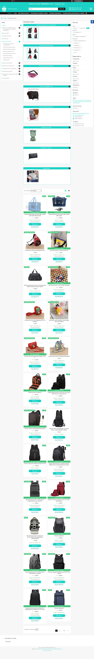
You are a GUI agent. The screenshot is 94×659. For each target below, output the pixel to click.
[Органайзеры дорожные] (33, 115)
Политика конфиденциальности (55, 648)
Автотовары (6, 33)
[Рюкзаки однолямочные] (33, 53)
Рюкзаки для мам (8, 55)
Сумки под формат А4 (9, 51)
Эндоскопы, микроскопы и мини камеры (10, 75)
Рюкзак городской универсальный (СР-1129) (35, 463)
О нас (15, 13)
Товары (9, 13)
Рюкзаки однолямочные (9, 47)
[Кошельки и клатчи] (33, 156)
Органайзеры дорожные (9, 53)
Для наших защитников (8, 65)
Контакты (8, 641)
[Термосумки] (33, 176)
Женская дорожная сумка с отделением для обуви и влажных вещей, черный (35, 286)
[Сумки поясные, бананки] (33, 74)
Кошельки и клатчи (8, 57)
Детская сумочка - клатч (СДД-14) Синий (59, 285)
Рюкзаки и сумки (7, 41)
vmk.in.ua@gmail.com (79, 115)
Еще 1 (75, 52)
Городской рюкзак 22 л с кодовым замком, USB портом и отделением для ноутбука (59, 464)
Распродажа (6, 78)
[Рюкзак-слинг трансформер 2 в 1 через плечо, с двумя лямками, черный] (59, 418)
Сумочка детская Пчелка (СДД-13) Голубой (59, 356)
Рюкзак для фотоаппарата (35, 392)
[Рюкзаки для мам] (33, 135)
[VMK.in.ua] (4, 9)
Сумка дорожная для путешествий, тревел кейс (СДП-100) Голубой (35, 215)
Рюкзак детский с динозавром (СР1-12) (35, 250)
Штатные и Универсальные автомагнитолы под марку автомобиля (9, 29)
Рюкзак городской (59, 535)
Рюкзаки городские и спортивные (9, 44)
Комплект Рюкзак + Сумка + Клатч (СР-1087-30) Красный (59, 500)
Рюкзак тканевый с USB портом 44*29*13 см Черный (59, 573)
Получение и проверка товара (39, 13)
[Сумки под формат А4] (33, 94)
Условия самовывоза (55, 13)
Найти (61, 9)
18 (64, 630)
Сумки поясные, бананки (9, 49)
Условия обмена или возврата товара (73, 13)
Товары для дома (7, 35)
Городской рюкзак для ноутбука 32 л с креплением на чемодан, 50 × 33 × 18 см (35, 609)
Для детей (5, 38)
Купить (36, 224)
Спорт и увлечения (7, 63)
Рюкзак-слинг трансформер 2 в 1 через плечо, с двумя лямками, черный (59, 429)
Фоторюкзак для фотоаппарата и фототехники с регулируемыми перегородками (35, 537)
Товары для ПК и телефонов (9, 68)
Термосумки (7, 59)
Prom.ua (53, 647)
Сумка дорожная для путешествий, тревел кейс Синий (59, 215)
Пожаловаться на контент (42, 648)
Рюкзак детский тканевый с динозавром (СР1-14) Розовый (59, 321)
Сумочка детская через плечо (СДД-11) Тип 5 (35, 357)
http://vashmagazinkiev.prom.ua (81, 113)
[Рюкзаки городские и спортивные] (33, 33)
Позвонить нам (59, 4)
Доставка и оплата (23, 13)
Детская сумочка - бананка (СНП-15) (59, 250)
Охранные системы (7, 71)
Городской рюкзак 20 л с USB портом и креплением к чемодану (34, 573)
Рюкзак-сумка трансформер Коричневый (35, 428)
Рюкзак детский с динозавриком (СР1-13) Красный (35, 321)
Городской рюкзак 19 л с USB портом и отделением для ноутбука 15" (35, 500)
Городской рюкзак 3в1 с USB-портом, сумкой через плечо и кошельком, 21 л (59, 393)
